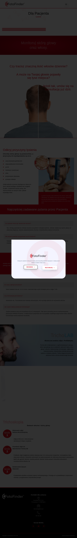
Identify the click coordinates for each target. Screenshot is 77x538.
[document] (38, 269)
